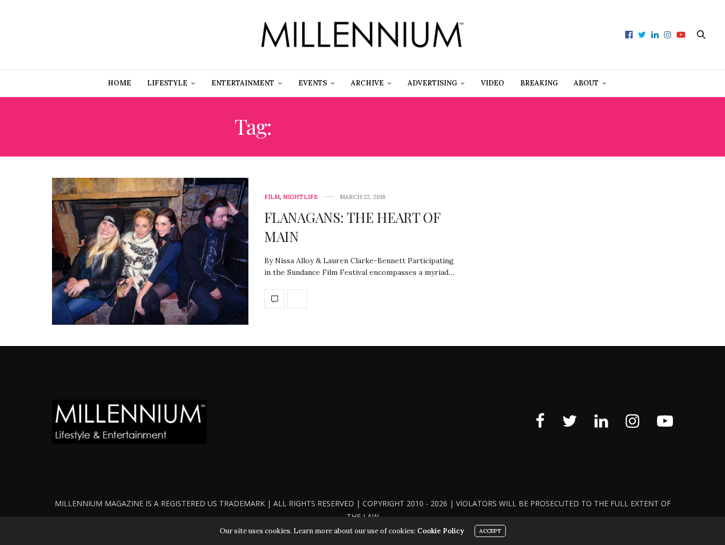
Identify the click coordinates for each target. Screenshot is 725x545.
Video (492, 83)
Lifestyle (167, 83)
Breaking (539, 83)
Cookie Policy (440, 530)
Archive (367, 83)
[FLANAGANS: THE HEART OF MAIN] (150, 251)
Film (272, 197)
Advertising (432, 83)
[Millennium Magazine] (362, 35)
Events (312, 83)
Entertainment (242, 83)
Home (119, 83)
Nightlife (300, 197)
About (586, 83)
